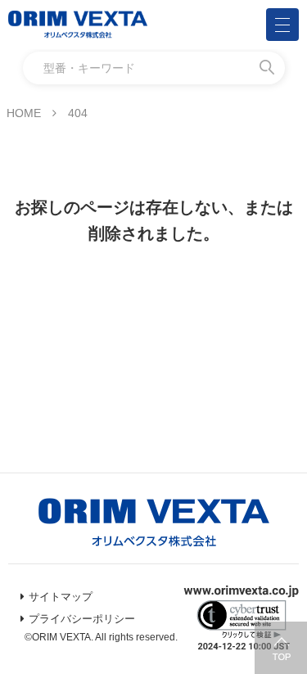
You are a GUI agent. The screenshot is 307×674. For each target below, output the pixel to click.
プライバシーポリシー (82, 619)
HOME (24, 113)
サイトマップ (61, 596)
